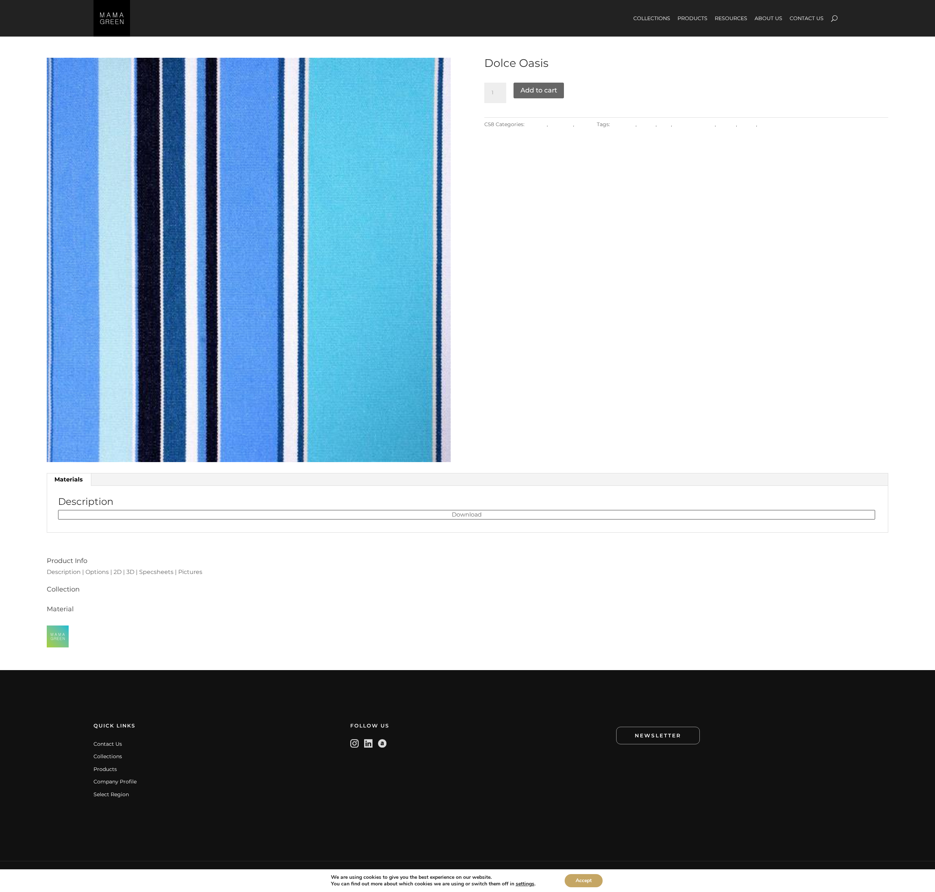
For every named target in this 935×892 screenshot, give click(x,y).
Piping (747, 124)
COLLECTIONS (651, 18)
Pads (664, 124)
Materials (561, 124)
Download (467, 514)
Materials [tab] (68, 479)
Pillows (726, 124)
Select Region (111, 794)
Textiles (585, 124)
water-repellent (779, 124)
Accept (584, 880)
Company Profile (115, 781)
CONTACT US (807, 18)
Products (105, 769)
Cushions (623, 124)
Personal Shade (694, 124)
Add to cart (538, 90)
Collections (108, 756)
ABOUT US (768, 18)
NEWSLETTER (658, 735)
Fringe (647, 124)
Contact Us (108, 744)
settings (525, 884)
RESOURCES (731, 18)
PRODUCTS (692, 18)
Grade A (536, 124)
